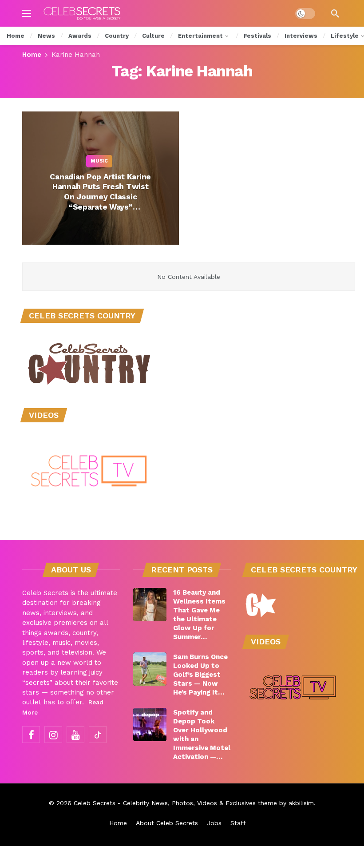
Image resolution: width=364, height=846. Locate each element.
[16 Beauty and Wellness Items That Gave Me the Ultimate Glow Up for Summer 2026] (149, 604)
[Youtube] (75, 734)
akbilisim (301, 802)
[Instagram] (53, 734)
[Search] (335, 13)
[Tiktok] (98, 734)
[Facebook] (31, 734)
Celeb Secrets (94, 802)
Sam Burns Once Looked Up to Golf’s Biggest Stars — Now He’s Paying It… (200, 674)
